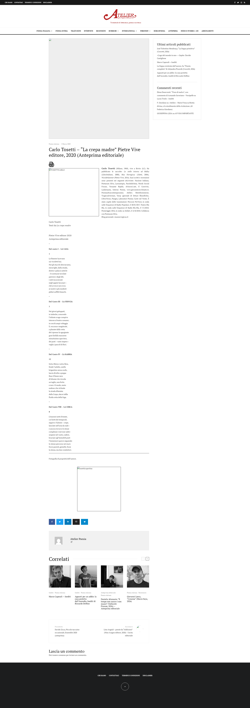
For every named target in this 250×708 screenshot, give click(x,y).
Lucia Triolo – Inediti (165, 98)
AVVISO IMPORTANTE (184, 113)
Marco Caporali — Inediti (60, 596)
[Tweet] (59, 522)
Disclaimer (47, 2)
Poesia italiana (43, 31)
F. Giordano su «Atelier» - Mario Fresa (172, 102)
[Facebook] (234, 2)
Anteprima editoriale (108, 593)
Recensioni (101, 31)
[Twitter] (238, 2)
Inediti (51, 593)
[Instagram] (241, 2)
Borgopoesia (159, 31)
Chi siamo (8, 2)
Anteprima (173, 31)
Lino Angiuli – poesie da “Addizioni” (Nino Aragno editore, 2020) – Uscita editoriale (118, 631)
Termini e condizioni (33, 2)
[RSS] (244, 2)
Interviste (88, 31)
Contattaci (18, 2)
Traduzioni (76, 31)
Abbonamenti (207, 31)
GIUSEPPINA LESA (164, 113)
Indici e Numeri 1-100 (189, 31)
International (128, 31)
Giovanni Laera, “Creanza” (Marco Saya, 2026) (137, 598)
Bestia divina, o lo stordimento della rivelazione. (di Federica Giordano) (175, 105)
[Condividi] (52, 522)
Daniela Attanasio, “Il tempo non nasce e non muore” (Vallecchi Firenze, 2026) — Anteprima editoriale (111, 604)
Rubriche (113, 31)
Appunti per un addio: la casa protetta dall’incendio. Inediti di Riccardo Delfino (85, 600)
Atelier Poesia (78, 539)
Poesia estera (62, 31)
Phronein (144, 31)
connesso (62, 655)
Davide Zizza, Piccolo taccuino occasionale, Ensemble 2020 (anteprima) (67, 631)
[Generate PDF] (51, 164)
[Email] (76, 522)
